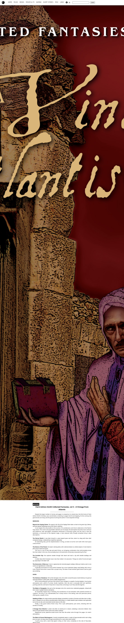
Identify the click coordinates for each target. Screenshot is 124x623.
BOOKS (36, 504)
